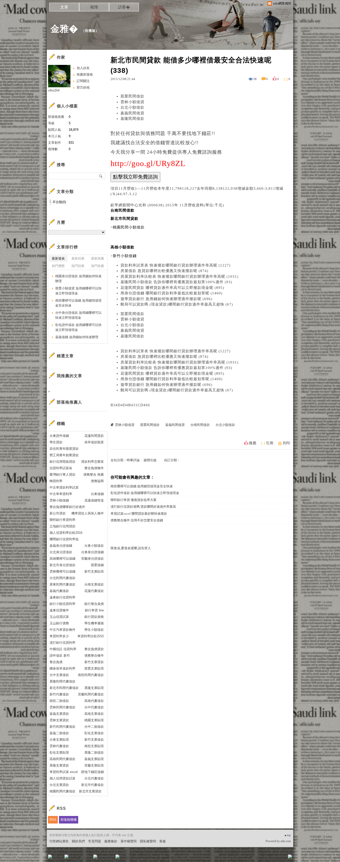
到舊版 (90, 31)
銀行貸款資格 (94, 617)
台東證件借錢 (59, 436)
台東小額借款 (94, 545)
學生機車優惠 (94, 623)
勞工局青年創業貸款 (64, 455)
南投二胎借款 (59, 701)
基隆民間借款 (132, 119)
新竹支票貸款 (94, 662)
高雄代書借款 (94, 701)
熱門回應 (77, 266)
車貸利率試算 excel (64, 772)
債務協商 (97, 481)
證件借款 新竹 (60, 655)
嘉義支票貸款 (59, 714)
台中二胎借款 (94, 726)
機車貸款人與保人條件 (87, 513)
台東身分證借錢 (92, 552)
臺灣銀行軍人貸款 (62, 474)
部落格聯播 (68, 819)
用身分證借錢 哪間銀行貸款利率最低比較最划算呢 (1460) (171, 293)
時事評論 (133, 460)
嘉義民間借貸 (132, 113)
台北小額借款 (132, 107)
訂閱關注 (83, 81)
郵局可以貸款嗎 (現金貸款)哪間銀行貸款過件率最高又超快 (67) (176, 304)
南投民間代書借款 (91, 675)
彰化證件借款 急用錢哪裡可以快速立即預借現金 (145, 493)
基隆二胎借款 (94, 752)
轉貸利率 (56, 481)
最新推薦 (97, 258)
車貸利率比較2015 (90, 636)
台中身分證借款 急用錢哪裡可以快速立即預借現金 (78, 315)
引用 (269, 443)
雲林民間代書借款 (62, 707)
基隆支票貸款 (59, 765)
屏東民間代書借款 (62, 584)
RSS (53, 819)
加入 (267, 858)
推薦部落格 (85, 74)
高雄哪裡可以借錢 (62, 558)
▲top (287, 835)
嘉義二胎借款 (59, 733)
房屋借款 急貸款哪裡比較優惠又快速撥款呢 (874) (164, 271)
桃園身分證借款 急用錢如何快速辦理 (78, 278)
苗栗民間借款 (132, 96)
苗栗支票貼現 (94, 668)
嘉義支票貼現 (94, 759)
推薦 (252, 443)
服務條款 (110, 841)
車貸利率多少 (59, 636)
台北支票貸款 (59, 785)
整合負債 (56, 662)
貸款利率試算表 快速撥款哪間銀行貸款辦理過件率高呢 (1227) (175, 265)
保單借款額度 (94, 442)
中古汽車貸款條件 (62, 630)
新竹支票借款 (94, 739)
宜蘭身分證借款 (92, 558)
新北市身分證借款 (62, 565)
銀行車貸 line (94, 610)
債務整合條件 (94, 655)
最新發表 (58, 258)
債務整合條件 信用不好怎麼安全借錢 (137, 520)
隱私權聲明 (148, 841)
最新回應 (77, 258)
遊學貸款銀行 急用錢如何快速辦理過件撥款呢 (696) (166, 299)
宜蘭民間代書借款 (91, 694)
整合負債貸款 (94, 649)
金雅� (64, 29)
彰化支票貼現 (59, 752)
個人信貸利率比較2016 (66, 533)
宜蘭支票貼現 (94, 765)
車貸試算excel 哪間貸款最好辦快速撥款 (139, 513)
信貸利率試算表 (61, 468)
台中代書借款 (94, 707)
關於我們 (78, 841)
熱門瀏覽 (58, 266)
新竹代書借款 (59, 694)
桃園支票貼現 (94, 720)
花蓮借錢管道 (94, 500)
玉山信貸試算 (59, 617)
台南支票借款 (94, 584)
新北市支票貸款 (90, 791)
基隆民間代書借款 (62, 681)
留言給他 (83, 87)
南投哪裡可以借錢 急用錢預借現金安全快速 (142, 486)
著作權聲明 (128, 841)
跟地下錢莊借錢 (92, 772)
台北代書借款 (94, 778)
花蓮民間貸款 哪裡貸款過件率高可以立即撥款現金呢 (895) (172, 288)
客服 (162, 841)
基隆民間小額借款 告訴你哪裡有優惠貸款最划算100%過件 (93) (176, 282)
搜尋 (101, 175)
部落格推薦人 (69, 402)
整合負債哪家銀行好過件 (67, 507)
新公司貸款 (58, 513)
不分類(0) (59, 202)
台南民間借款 (200, 425)
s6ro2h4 (53, 90)
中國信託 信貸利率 (63, 649)
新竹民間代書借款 (62, 726)
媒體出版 (150, 460)
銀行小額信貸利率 (62, 604)
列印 (286, 443)
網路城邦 (280, 858)
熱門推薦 (97, 266)
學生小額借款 (94, 630)
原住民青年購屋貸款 (64, 449)
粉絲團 (58, 858)
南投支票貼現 (94, 746)
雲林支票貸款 (59, 720)
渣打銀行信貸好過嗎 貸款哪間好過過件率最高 (143, 506)
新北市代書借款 (92, 785)
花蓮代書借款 (94, 591)
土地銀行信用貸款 (62, 526)
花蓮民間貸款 (94, 436)
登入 (258, 858)
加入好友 (83, 68)
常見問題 (94, 841)
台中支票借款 (59, 675)
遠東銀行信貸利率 (62, 597)
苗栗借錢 (97, 565)
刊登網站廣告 (59, 841)
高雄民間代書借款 (62, 759)
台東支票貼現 (59, 739)
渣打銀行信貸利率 (62, 642)
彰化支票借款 (94, 733)
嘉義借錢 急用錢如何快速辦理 (76, 337)
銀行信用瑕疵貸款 (62, 461)
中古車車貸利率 (61, 494)
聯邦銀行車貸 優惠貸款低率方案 (134, 500)
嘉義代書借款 (59, 591)
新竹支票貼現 (94, 571)
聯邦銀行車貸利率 (62, 520)
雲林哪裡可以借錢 (62, 571)
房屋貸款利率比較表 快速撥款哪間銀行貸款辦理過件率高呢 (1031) (179, 276)
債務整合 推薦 (93, 474)
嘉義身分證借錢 (61, 545)
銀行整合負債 (94, 604)
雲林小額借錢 (59, 500)
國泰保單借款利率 (62, 668)
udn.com (286, 841)
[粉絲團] (50, 857)
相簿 (94, 7)
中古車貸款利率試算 (64, 487)
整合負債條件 (94, 468)
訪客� (124, 7)
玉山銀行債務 (59, 623)
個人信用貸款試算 (62, 778)
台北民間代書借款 (62, 578)
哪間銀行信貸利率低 (64, 539)
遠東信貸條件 (59, 610)
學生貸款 (56, 442)
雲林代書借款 (59, 746)
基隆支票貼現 (94, 688)
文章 (64, 7)
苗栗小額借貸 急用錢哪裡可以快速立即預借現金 (78, 290)
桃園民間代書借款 (62, 791)
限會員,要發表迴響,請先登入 (131, 548)
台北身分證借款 (61, 552)
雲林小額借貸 (132, 102)
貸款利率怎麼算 (92, 461)
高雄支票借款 (94, 714)
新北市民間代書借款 (64, 688)
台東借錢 (97, 494)
